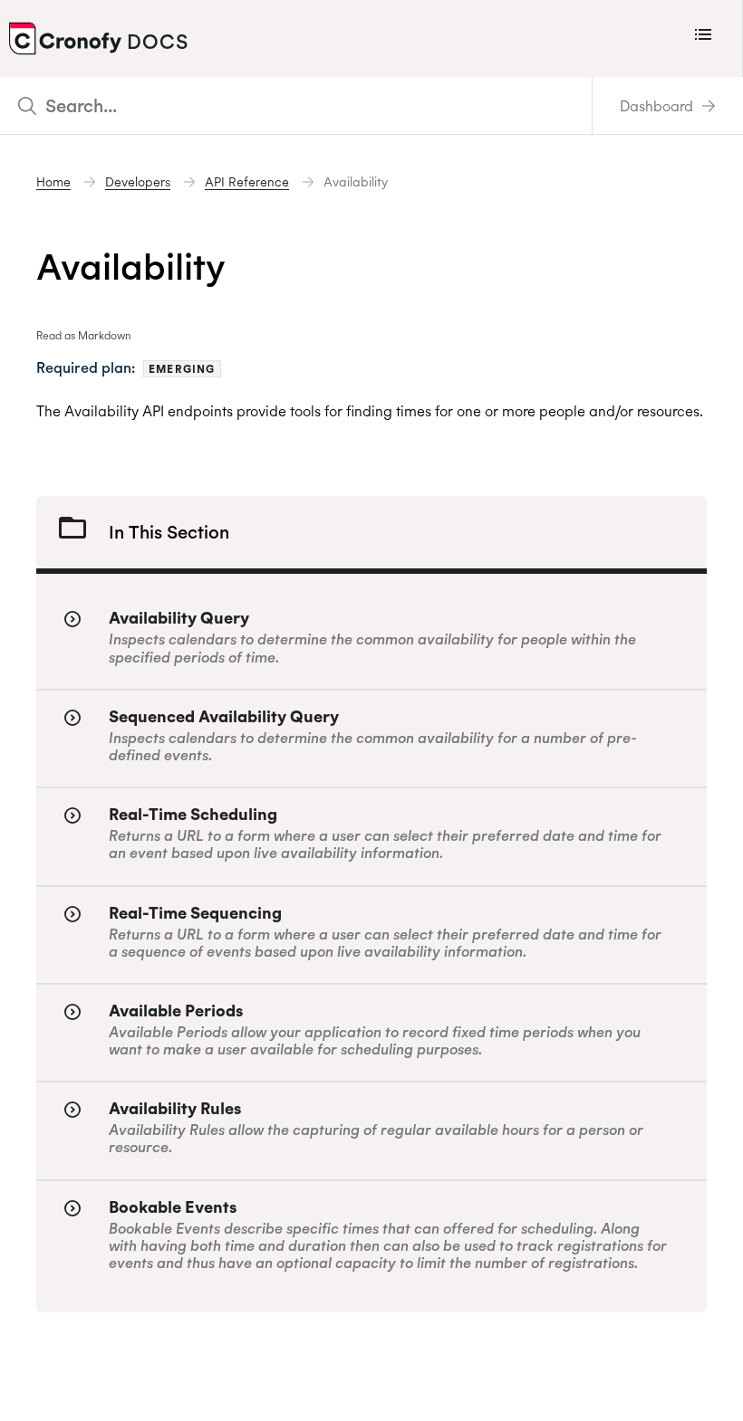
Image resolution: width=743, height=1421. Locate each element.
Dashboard (658, 106)
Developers (137, 182)
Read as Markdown (83, 335)
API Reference (247, 182)
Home (53, 182)
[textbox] (296, 105)
